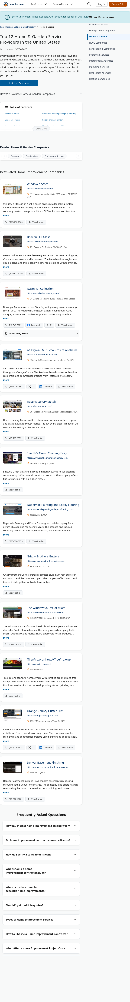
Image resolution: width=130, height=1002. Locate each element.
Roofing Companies (99, 78)
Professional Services (54, 156)
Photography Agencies (101, 60)
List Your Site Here (19, 83)
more (6, 215)
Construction (32, 156)
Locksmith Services (99, 54)
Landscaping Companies (102, 48)
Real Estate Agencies (100, 72)
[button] (102, 4)
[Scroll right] (78, 156)
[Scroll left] (4, 156)
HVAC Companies (98, 42)
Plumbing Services (99, 66)
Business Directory (61, 4)
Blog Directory (37, 4)
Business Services (98, 24)
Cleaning (15, 156)
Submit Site (118, 4)
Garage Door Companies (102, 30)
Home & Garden (98, 36)
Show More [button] (41, 128)
